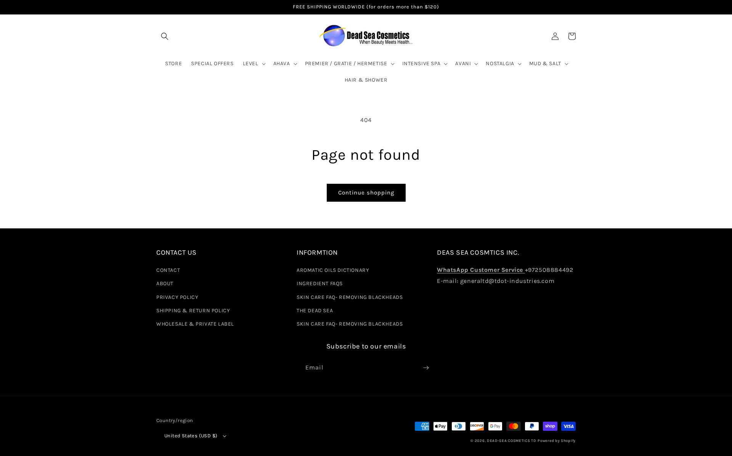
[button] (164, 36)
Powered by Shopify (557, 440)
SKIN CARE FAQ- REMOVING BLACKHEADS (350, 297)
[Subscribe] (425, 368)
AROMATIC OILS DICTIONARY (333, 270)
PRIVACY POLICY (177, 297)
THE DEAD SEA (315, 310)
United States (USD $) (190, 435)
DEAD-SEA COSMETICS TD (511, 440)
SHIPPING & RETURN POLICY (193, 310)
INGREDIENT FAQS (320, 283)
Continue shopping (366, 192)
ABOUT (164, 283)
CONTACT (168, 270)
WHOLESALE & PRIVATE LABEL (195, 324)
